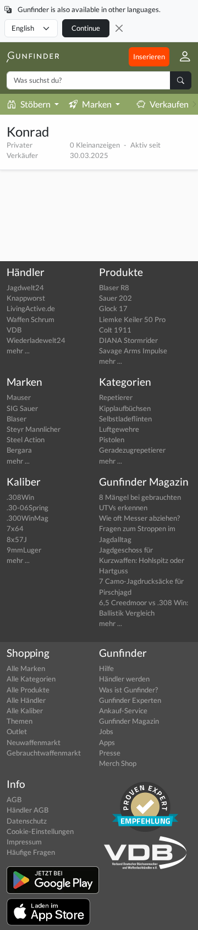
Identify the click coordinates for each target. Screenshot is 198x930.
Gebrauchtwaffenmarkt (44, 752)
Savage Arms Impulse (133, 350)
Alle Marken (26, 668)
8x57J (17, 539)
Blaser (16, 418)
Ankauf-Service (123, 710)
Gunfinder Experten (130, 700)
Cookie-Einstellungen (40, 831)
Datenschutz (27, 820)
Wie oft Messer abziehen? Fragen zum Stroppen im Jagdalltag (139, 528)
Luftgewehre (119, 429)
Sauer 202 (115, 298)
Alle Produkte (28, 689)
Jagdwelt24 (25, 287)
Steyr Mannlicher (34, 429)
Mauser (19, 397)
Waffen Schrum (30, 319)
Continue (86, 28)
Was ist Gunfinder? (128, 689)
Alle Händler (26, 700)
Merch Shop (117, 763)
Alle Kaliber (25, 710)
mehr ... (18, 350)
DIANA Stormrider (128, 340)
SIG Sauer (22, 408)
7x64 (15, 528)
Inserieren (149, 56)
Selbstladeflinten (125, 418)
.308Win (20, 497)
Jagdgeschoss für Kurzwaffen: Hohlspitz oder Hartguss (141, 560)
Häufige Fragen (31, 852)
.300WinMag (27, 518)
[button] (180, 57)
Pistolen (111, 439)
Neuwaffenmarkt (34, 742)
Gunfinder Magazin (129, 721)
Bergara (19, 450)
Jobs (106, 731)
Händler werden (124, 678)
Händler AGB (27, 809)
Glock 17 (113, 308)
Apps (107, 742)
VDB (14, 329)
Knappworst (26, 298)
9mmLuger (24, 549)
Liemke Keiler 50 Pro (132, 319)
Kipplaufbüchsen (125, 408)
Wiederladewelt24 (36, 340)
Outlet (17, 731)
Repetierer (116, 397)
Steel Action (26, 439)
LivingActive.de (31, 308)
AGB (14, 799)
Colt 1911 (115, 329)
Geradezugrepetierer (132, 450)
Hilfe (106, 668)
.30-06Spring (27, 507)
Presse (109, 752)
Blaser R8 (114, 287)
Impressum (24, 841)
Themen (19, 721)
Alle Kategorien (31, 678)
